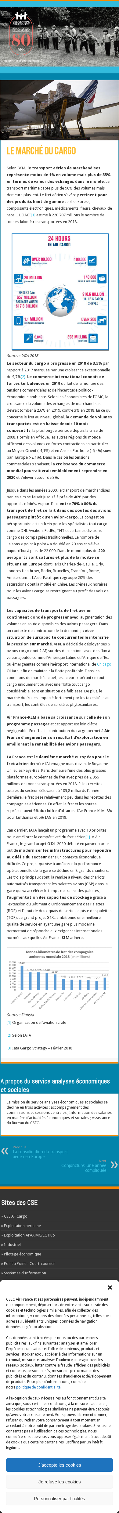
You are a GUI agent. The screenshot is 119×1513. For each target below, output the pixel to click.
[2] (23, 376)
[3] (9, 1048)
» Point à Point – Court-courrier (28, 1263)
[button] (110, 1287)
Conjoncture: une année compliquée (83, 1166)
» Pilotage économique (21, 1254)
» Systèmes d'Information (23, 1273)
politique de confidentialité (38, 1387)
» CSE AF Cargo (14, 1216)
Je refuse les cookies (59, 1481)
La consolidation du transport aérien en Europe (40, 1152)
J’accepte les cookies (59, 1465)
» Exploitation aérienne (21, 1225)
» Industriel (11, 1244)
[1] (33, 215)
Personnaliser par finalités (59, 1498)
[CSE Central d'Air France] (59, 35)
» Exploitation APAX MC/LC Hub (28, 1235)
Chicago (104, 664)
